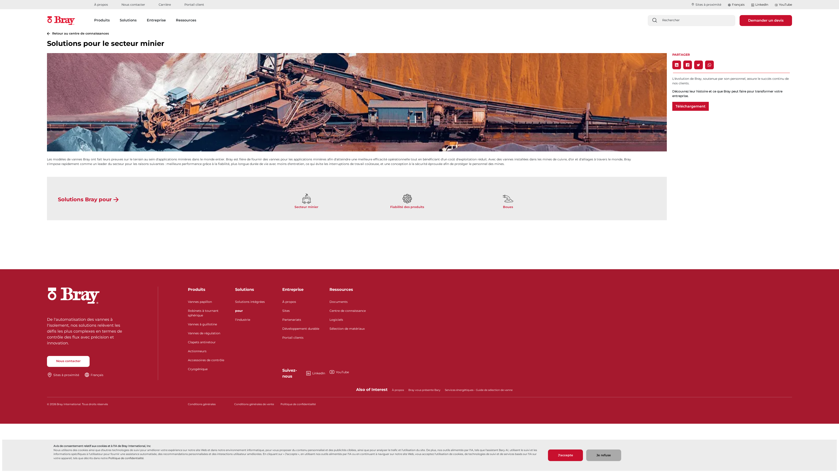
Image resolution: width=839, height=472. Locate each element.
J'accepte (565, 455)
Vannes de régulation (204, 333)
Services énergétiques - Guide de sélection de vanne (479, 390)
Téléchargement (691, 106)
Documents (338, 302)
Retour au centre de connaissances (80, 33)
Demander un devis (766, 20)
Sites (286, 311)
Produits (196, 289)
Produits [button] (102, 20)
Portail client (194, 5)
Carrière (165, 5)
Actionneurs (197, 351)
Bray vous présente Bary (424, 390)
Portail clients (292, 338)
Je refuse (603, 455)
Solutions (244, 289)
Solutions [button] (128, 20)
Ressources (341, 289)
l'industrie (242, 320)
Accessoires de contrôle (206, 360)
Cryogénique (198, 369)
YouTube (785, 5)
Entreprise (292, 289)
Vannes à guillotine (202, 324)
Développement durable (300, 329)
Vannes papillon (200, 302)
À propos (101, 5)
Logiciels (336, 320)
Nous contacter (133, 5)
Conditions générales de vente (254, 404)
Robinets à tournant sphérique (203, 313)
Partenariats (291, 320)
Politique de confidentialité (126, 458)
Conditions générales (202, 404)
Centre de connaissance (347, 311)
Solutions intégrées (250, 302)
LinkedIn (761, 5)
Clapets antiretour (202, 342)
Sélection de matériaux (347, 329)
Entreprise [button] (156, 20)
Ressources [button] (186, 20)
